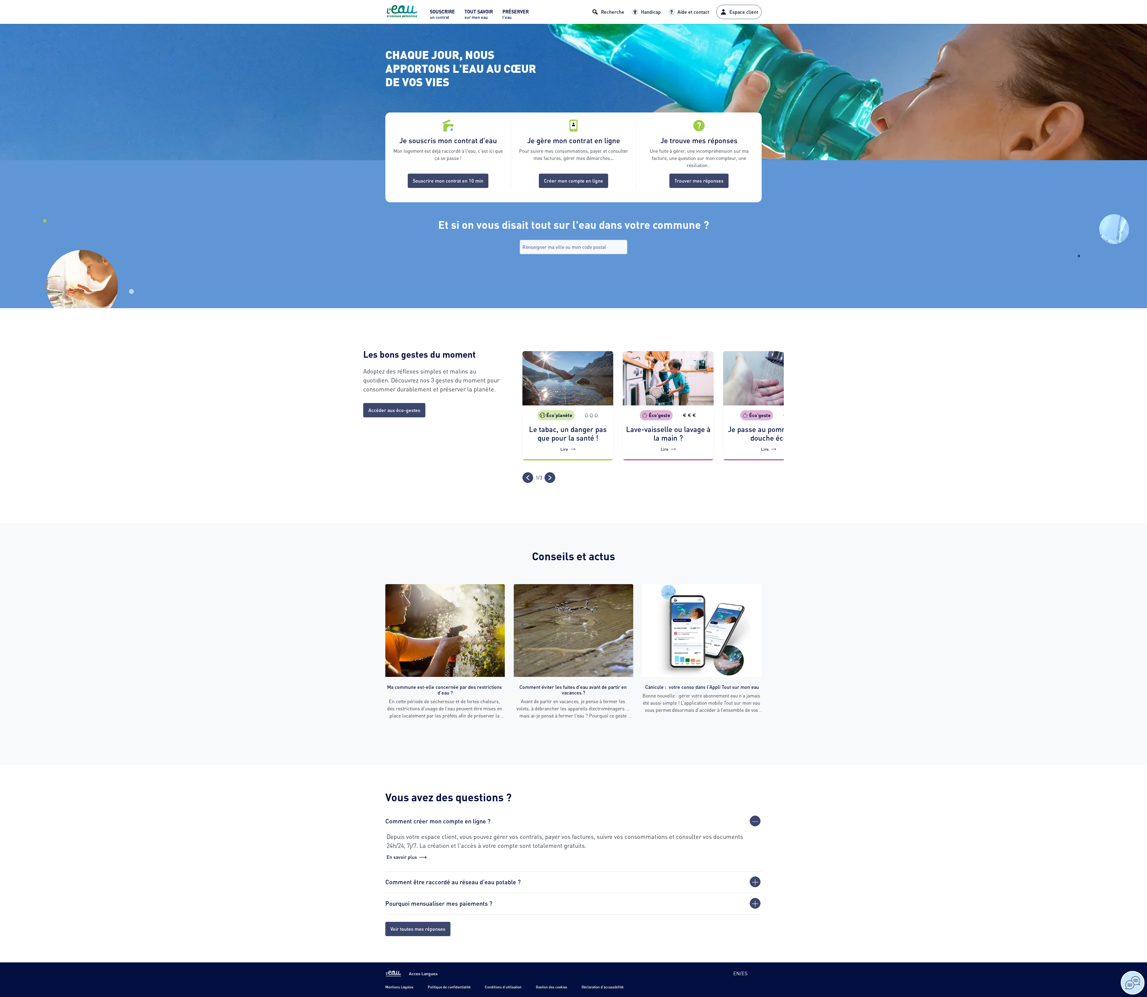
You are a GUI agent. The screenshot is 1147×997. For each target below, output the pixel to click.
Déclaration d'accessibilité (602, 987)
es (744, 973)
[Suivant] (550, 477)
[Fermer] (755, 821)
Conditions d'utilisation (503, 987)
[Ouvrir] (755, 881)
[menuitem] (442, 16)
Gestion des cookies (551, 987)
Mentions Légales (399, 987)
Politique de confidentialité (449, 987)
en (736, 973)
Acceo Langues (423, 973)
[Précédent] (527, 477)
